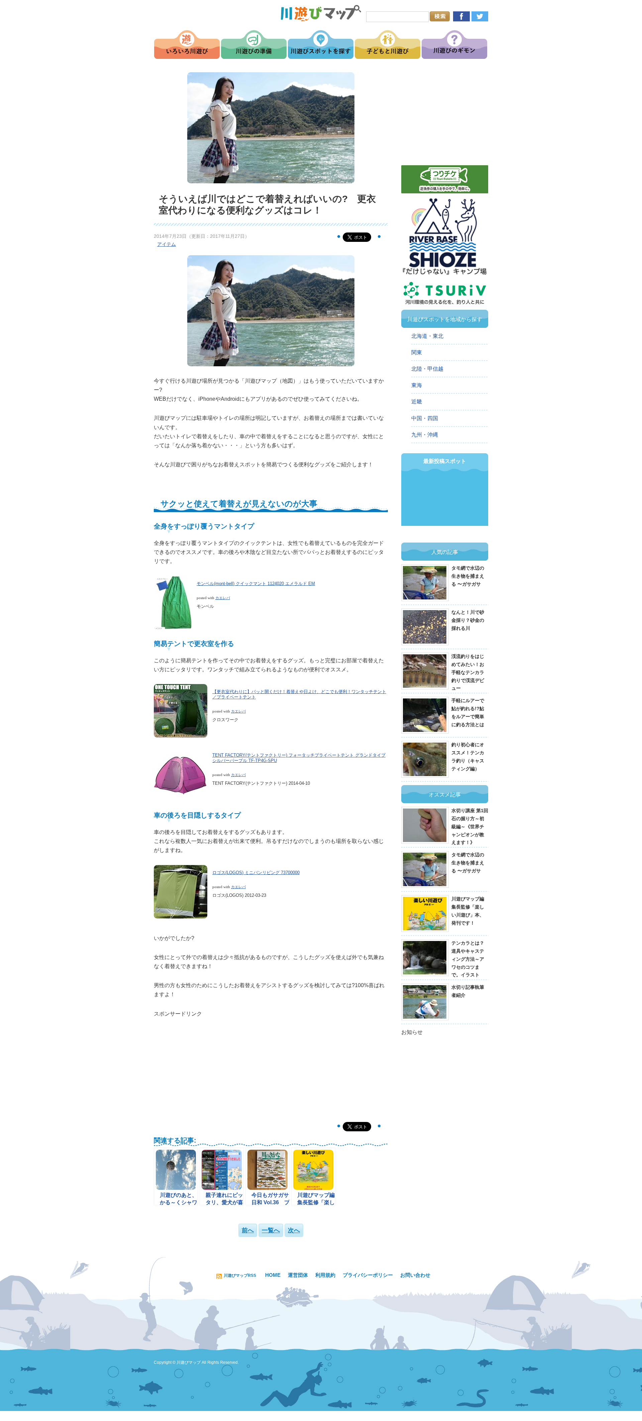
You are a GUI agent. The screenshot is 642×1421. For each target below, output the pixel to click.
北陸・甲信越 (427, 369)
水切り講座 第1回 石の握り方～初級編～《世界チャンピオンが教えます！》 (469, 826)
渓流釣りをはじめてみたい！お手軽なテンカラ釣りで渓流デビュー (467, 672)
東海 (416, 385)
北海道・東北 (427, 336)
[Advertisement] (271, 1065)
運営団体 (298, 1275)
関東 (416, 352)
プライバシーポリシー (368, 1275)
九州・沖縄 (424, 435)
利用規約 (325, 1275)
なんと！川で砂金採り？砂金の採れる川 (467, 620)
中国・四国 (424, 418)
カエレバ (222, 598)
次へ (294, 1230)
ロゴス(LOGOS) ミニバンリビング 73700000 (256, 872)
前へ (248, 1230)
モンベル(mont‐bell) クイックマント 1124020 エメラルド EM (256, 583)
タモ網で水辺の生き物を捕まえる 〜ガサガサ (467, 576)
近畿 (416, 401)
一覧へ (271, 1230)
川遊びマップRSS (240, 1275)
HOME (273, 1275)
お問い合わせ (415, 1275)
